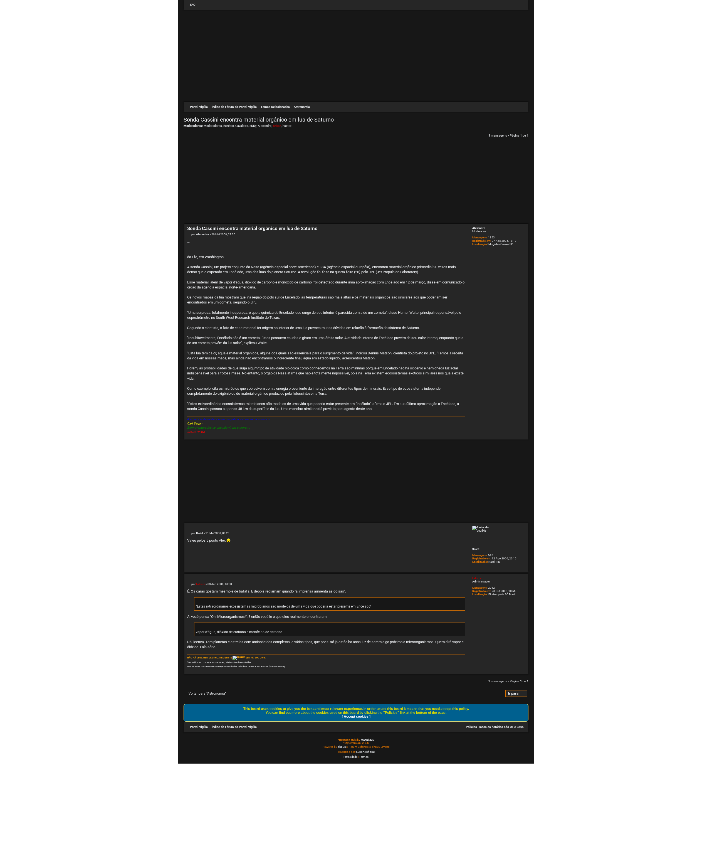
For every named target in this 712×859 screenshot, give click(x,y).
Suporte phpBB (365, 751)
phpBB (342, 746)
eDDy (252, 126)
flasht (475, 549)
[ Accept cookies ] (356, 717)
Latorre (476, 578)
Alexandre (264, 126)
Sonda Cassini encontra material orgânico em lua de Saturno (259, 119)
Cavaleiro (241, 126)
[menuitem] (190, 5)
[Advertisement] (356, 85)
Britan (277, 126)
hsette (287, 126)
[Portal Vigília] (358, 40)
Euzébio (228, 126)
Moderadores (213, 126)
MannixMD (368, 739)
